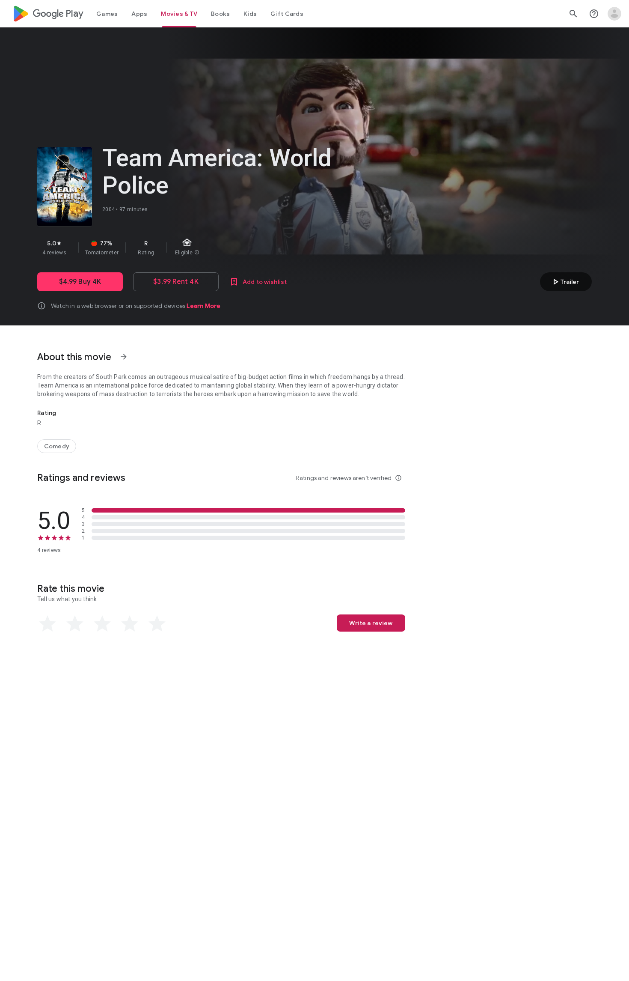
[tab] (107, 13)
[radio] (47, 624)
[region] (189, 247)
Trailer (564, 282)
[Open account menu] (614, 13)
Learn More (203, 306)
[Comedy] (56, 446)
